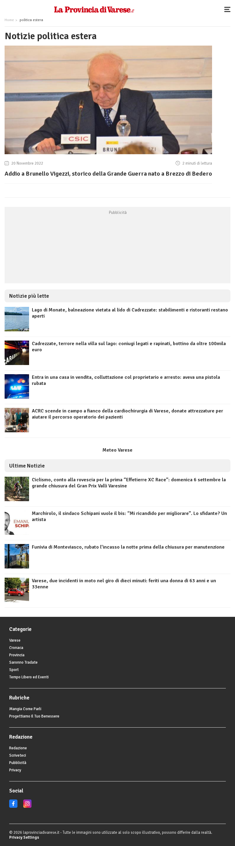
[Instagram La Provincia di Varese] (27, 806)
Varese (15, 640)
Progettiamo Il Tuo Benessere (34, 716)
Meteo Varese (117, 450)
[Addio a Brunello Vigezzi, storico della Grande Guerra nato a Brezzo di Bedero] (108, 154)
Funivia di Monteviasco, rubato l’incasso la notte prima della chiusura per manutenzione (128, 547)
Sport (14, 669)
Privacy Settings (24, 837)
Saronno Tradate (23, 662)
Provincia (16, 655)
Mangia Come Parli (25, 708)
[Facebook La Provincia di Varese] (13, 806)
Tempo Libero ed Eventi (29, 677)
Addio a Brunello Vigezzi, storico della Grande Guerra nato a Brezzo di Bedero (108, 173)
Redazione (18, 748)
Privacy (15, 770)
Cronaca (16, 647)
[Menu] (228, 9)
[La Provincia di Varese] (94, 9)
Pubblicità (17, 762)
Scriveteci (17, 755)
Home (9, 20)
